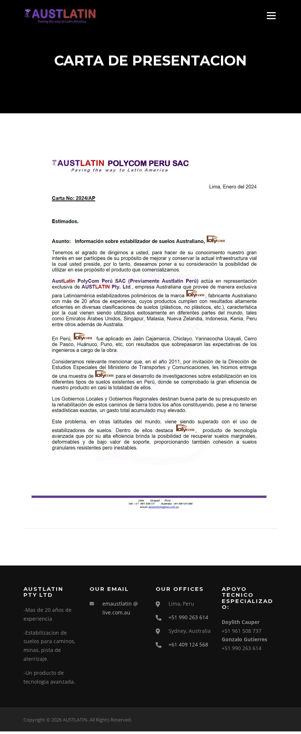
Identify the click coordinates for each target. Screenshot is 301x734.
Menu (271, 15)
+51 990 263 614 (188, 617)
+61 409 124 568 (188, 644)
